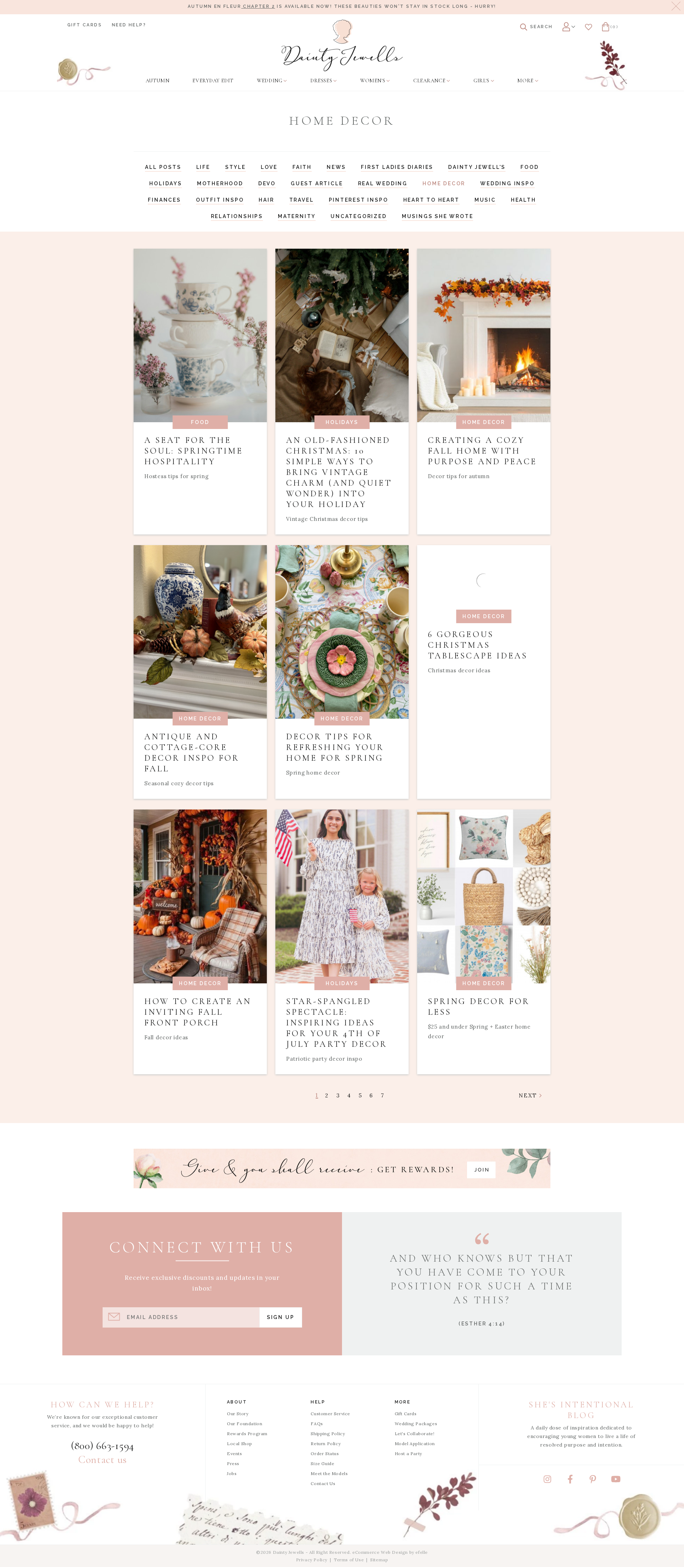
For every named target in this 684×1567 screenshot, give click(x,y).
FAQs (317, 1423)
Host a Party (408, 1453)
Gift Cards (84, 24)
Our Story (237, 1413)
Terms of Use (349, 1559)
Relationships (237, 216)
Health (523, 200)
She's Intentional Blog (581, 1410)
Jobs (232, 1473)
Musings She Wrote (437, 216)
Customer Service (330, 1413)
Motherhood (220, 183)
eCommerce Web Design (380, 1552)
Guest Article (317, 183)
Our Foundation (244, 1423)
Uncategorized (359, 216)
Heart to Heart (431, 200)
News (336, 167)
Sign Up (281, 1317)
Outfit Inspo (220, 200)
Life (203, 167)
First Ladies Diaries (397, 167)
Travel (301, 200)
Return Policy (326, 1443)
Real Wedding (383, 183)
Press (233, 1463)
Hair (266, 200)
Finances (164, 200)
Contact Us (323, 1483)
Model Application (415, 1443)
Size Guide (322, 1463)
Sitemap (379, 1559)
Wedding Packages (416, 1423)
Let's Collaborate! (415, 1433)
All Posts (163, 167)
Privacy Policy (311, 1559)
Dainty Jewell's (477, 167)
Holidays (165, 183)
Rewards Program (247, 1433)
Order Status (325, 1453)
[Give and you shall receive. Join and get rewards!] (342, 1168)
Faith (302, 167)
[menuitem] (157, 81)
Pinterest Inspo (358, 200)
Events (234, 1453)
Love (269, 167)
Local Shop (239, 1443)
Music (485, 200)
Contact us (102, 1459)
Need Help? (129, 24)
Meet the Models (329, 1473)
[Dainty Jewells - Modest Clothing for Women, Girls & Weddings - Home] (342, 45)
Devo (267, 183)
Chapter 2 (258, 6)
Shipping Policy (328, 1433)
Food (529, 167)
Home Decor (444, 183)
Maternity (297, 216)
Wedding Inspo (507, 183)
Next (529, 1095)
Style (235, 167)
